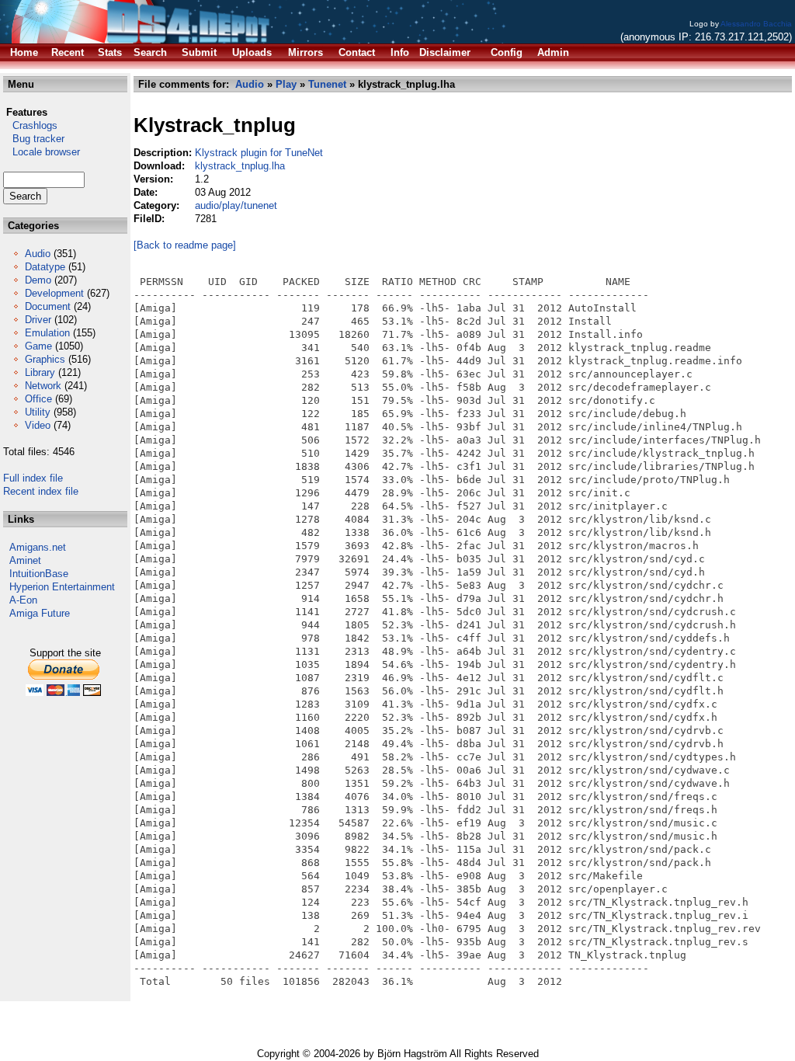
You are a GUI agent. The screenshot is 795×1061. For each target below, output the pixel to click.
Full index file (33, 478)
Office (38, 399)
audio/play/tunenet (236, 205)
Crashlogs (30, 125)
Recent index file (40, 491)
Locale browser (41, 152)
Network (43, 385)
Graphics (45, 359)
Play (286, 84)
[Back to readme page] (185, 245)
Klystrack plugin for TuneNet (259, 152)
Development (54, 293)
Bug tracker (33, 138)
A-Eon (23, 600)
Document (48, 306)
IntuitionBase (38, 573)
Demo (38, 280)
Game (38, 346)
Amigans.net (37, 547)
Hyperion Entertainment (62, 587)
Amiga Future (39, 613)
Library (40, 372)
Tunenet (327, 84)
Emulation (47, 333)
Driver (38, 319)
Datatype (45, 267)
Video (37, 425)
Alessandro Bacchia (756, 23)
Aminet (25, 560)
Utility (37, 412)
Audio (37, 253)
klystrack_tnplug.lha (240, 166)
